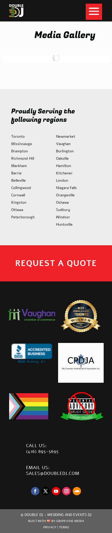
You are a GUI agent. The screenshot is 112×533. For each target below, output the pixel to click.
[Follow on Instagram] (66, 491)
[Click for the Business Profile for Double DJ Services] (32, 362)
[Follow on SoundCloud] (77, 491)
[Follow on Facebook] (35, 491)
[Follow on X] (45, 491)
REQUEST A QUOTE (56, 263)
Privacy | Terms (56, 527)
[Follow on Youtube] (56, 491)
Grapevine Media (70, 521)
